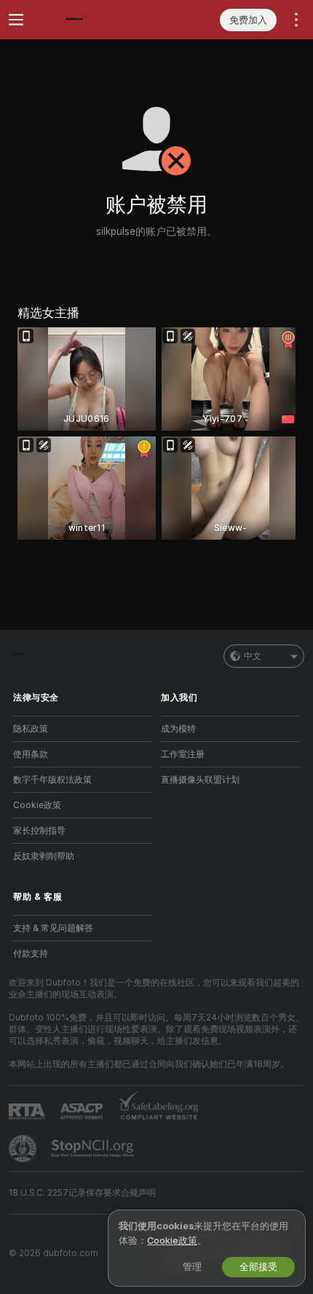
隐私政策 (30, 729)
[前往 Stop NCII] (94, 1148)
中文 (252, 656)
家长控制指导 (39, 831)
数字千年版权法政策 (52, 780)
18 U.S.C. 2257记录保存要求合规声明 (82, 1193)
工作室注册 (183, 754)
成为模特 (178, 729)
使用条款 (30, 754)
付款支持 (30, 953)
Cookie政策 (37, 805)
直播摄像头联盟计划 (200, 780)
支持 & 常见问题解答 (53, 928)
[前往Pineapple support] (24, 1148)
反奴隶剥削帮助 (43, 856)
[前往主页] (94, 19)
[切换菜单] (16, 19)
